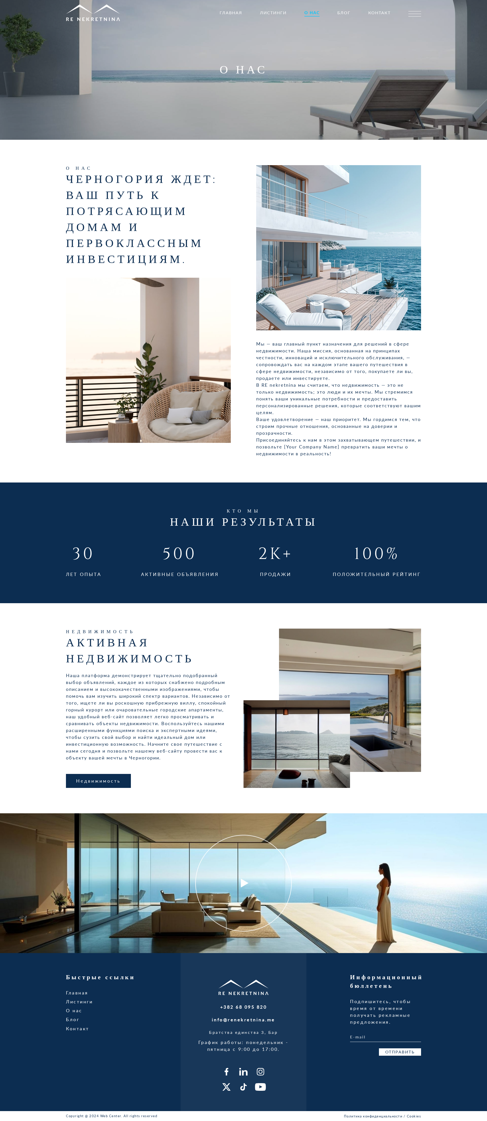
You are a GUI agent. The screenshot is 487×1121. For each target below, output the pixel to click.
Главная (231, 12)
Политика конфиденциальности (373, 1116)
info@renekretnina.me (243, 1019)
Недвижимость (98, 781)
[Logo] (93, 13)
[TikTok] (243, 1087)
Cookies (414, 1116)
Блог (344, 12)
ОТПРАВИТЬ (400, 1051)
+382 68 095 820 (243, 1007)
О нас (312, 12)
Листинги (273, 12)
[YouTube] (260, 1087)
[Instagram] (260, 1072)
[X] (226, 1087)
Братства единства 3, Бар (243, 1032)
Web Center (110, 1116)
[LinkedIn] (243, 1072)
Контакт (379, 12)
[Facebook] (226, 1072)
